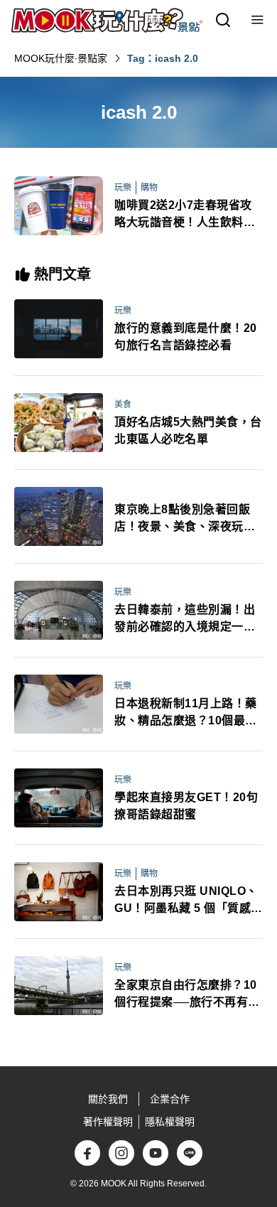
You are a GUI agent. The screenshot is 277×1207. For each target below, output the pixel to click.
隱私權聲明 (170, 1121)
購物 (149, 188)
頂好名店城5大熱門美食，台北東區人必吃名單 (188, 430)
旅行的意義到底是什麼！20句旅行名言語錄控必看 (185, 336)
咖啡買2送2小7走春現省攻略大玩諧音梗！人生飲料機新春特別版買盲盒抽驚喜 (184, 215)
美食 (122, 404)
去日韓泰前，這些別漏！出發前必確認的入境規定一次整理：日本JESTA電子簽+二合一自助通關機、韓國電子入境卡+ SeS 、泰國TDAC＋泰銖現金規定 (188, 619)
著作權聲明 (108, 1121)
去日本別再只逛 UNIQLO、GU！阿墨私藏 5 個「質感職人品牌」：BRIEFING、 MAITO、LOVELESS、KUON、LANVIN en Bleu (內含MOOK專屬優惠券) (188, 901)
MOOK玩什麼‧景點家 (60, 58)
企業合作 (170, 1099)
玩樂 (122, 188)
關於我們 (108, 1099)
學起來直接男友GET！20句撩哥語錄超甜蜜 (186, 805)
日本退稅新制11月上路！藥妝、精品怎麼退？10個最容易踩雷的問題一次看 (185, 713)
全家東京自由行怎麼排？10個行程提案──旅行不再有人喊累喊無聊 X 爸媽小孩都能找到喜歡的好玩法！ (187, 995)
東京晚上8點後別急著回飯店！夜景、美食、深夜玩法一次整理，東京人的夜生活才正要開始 (184, 519)
